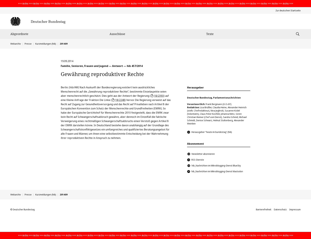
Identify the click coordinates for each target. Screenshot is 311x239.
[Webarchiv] (37, 21)
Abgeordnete (19, 34)
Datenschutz (280, 209)
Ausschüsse (117, 34)
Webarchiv (15, 43)
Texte (210, 34)
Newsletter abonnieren (203, 153)
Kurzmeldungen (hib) (45, 43)
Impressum (295, 209)
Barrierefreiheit (263, 209)
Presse (28, 43)
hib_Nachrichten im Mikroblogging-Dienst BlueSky (216, 165)
